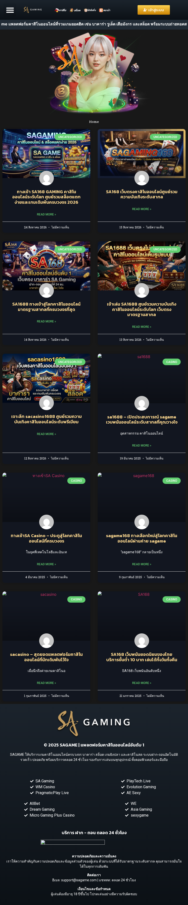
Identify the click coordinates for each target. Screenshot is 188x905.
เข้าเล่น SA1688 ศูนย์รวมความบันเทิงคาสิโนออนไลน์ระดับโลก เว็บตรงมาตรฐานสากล (141, 309)
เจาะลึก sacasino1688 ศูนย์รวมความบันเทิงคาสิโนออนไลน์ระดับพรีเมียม (46, 419)
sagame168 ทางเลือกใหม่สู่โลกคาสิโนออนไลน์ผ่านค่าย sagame (141, 538)
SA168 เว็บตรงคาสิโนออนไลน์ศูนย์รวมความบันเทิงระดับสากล (141, 194)
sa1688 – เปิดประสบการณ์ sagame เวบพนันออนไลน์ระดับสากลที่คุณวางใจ (141, 420)
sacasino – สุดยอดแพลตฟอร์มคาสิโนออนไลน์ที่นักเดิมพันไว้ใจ (46, 657)
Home (94, 121)
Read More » (46, 214)
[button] (10, 10)
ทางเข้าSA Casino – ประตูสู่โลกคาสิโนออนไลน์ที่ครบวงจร (46, 538)
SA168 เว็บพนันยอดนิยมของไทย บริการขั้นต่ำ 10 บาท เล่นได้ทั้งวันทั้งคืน (141, 657)
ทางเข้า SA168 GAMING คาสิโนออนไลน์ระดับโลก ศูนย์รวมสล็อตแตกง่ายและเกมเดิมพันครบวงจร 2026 (46, 196)
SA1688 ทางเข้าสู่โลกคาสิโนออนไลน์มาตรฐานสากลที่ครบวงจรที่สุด (46, 307)
